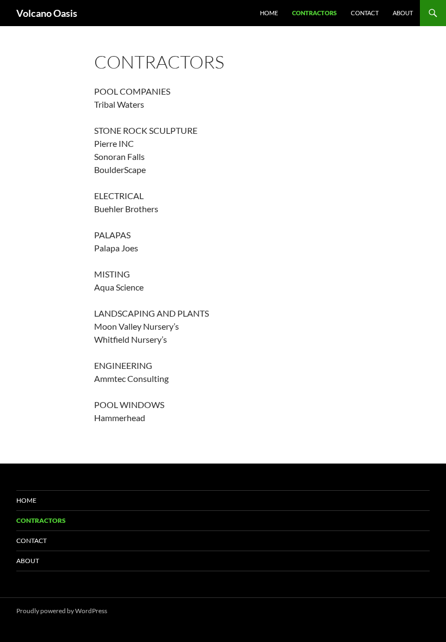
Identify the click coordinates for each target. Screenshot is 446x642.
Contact (365, 12)
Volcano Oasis (46, 13)
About (403, 12)
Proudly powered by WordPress (61, 611)
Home (269, 12)
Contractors (314, 12)
